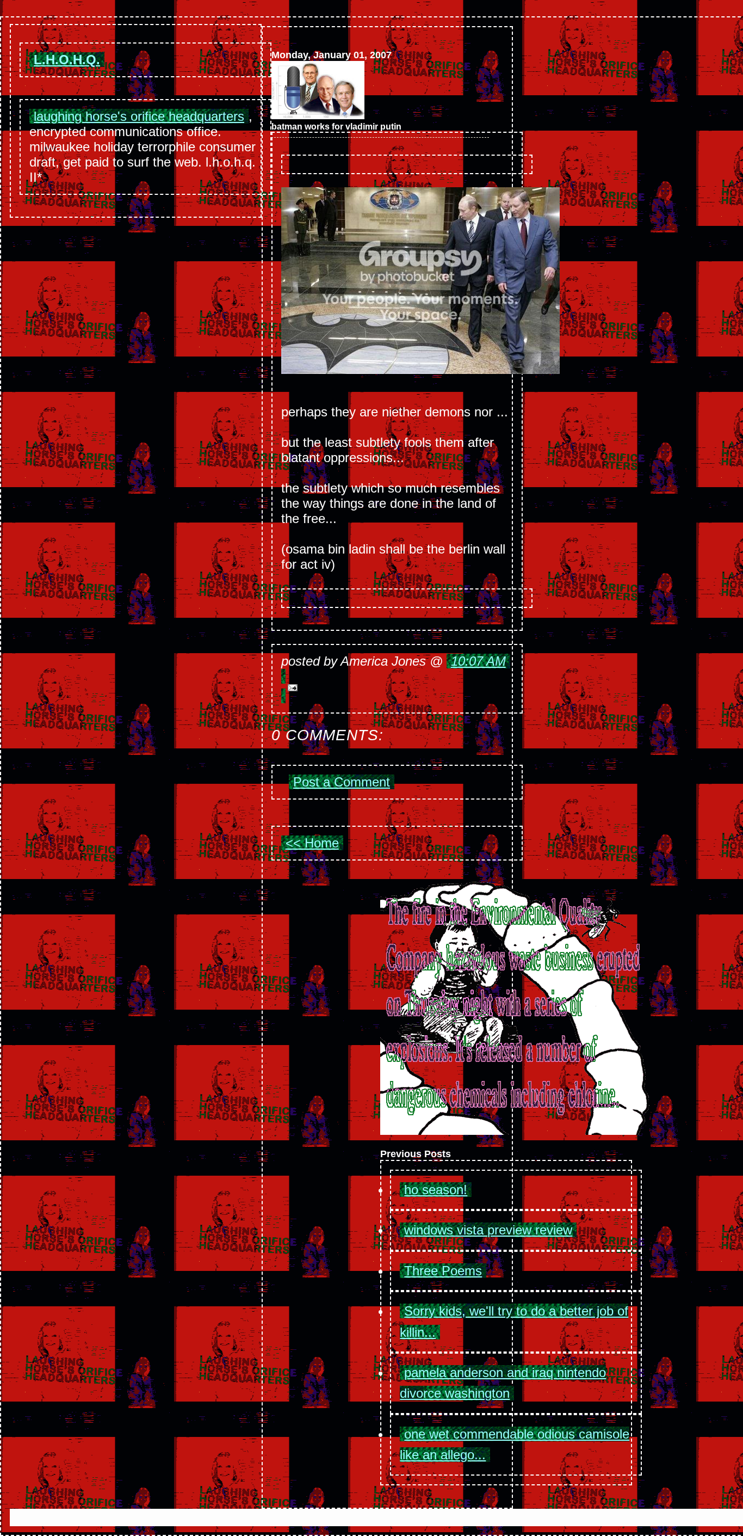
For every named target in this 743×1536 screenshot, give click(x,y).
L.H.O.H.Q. (67, 59)
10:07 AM (478, 661)
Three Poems (443, 1270)
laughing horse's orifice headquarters (139, 116)
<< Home (312, 842)
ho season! (435, 1189)
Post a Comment (341, 782)
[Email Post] (397, 686)
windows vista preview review (488, 1229)
